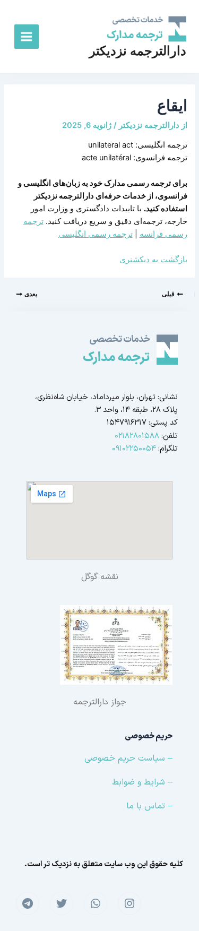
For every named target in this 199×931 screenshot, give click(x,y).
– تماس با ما (149, 806)
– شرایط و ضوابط (142, 782)
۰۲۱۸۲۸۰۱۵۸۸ (137, 436)
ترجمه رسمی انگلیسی (95, 234)
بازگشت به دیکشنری (153, 259)
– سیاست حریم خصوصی (128, 758)
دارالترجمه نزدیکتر (137, 50)
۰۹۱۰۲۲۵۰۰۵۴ (134, 448)
